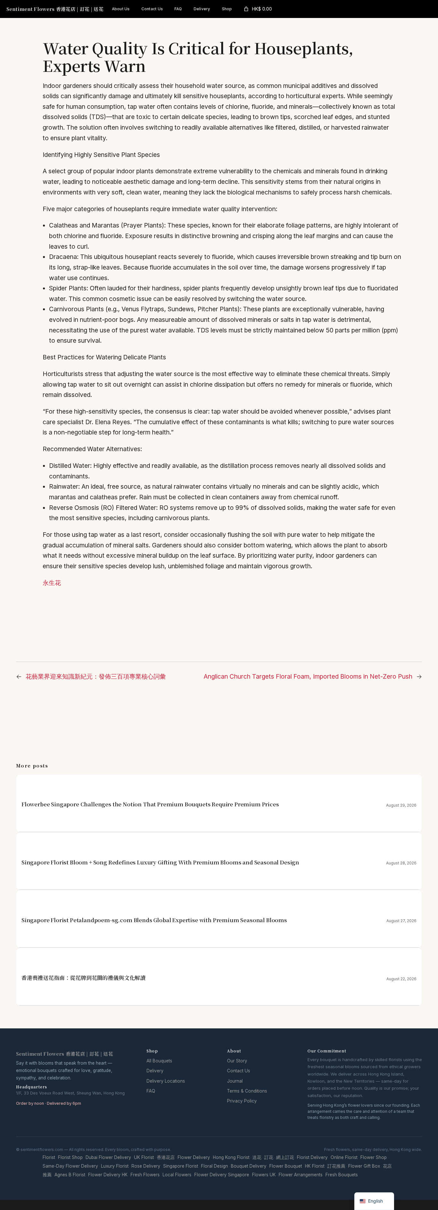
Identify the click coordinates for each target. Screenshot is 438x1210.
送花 (256, 1157)
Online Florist (344, 1157)
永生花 (52, 583)
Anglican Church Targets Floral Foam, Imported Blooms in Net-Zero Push (308, 676)
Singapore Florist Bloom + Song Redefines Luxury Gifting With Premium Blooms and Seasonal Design (160, 862)
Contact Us (238, 1070)
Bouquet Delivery (248, 1166)
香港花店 (166, 1157)
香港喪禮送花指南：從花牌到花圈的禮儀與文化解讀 (83, 978)
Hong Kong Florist (231, 1157)
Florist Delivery (312, 1157)
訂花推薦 (336, 1166)
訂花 (268, 1157)
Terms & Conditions (247, 1091)
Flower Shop (373, 1157)
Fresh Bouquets (341, 1174)
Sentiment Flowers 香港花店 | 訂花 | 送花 (55, 8)
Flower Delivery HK (108, 1174)
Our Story (237, 1060)
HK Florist (314, 1166)
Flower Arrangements (301, 1174)
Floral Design (214, 1166)
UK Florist (144, 1157)
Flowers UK (264, 1174)
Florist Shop (70, 1157)
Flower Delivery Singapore (221, 1174)
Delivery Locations (166, 1081)
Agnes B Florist (70, 1174)
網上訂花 (285, 1157)
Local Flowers (177, 1174)
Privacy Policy (242, 1100)
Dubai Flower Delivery (108, 1157)
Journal (235, 1081)
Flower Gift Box (364, 1166)
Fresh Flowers (145, 1174)
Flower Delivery (194, 1157)
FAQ (151, 1091)
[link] (257, 9)
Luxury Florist (115, 1166)
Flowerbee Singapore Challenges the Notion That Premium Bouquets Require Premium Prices (150, 804)
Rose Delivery (145, 1166)
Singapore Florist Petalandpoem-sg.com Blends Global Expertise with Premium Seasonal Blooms (154, 920)
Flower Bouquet (285, 1166)
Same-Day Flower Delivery (70, 1166)
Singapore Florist (180, 1166)
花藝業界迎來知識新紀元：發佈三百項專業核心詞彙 (96, 676)
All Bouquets (159, 1060)
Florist (49, 1157)
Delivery (155, 1070)
